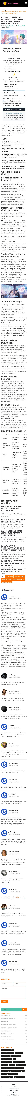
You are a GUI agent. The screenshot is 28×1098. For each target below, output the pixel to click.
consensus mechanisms (18, 579)
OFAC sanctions (13, 1074)
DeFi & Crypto (4, 1021)
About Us (14, 1087)
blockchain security (21, 1064)
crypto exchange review (7, 1049)
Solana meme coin (19, 1067)
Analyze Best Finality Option (14, 109)
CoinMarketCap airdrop (7, 1067)
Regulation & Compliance (7, 1039)
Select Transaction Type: (10, 93)
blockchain (4, 1064)
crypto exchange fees (19, 1077)
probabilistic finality (19, 576)
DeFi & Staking (4, 1042)
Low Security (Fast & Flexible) (13, 101)
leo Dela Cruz (11, 26)
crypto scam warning (7, 1061)
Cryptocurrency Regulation (8, 1024)
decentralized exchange (7, 1052)
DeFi (15, 1058)
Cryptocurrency (5, 1015)
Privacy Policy (14, 1090)
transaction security (7, 582)
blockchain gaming (20, 1071)
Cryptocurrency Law (6, 1036)
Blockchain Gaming (6, 1030)
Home (3, 10)
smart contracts (18, 1052)
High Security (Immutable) (12, 105)
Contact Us (14, 1094)
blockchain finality (6, 579)
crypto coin (11, 1064)
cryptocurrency (5, 1055)
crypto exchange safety (19, 1061)
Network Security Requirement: (12, 99)
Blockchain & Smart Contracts (9, 1027)
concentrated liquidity (7, 1077)
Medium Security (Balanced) (12, 103)
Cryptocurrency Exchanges (8, 1018)
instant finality (9, 576)
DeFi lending (5, 1074)
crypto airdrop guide (16, 1055)
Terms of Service (14, 1088)
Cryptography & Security (7, 1033)
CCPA (14, 1092)
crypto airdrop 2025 (6, 1058)
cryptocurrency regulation (8, 1071)
